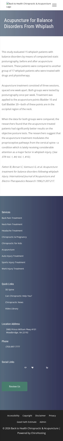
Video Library (11, 308)
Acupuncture (8, 249)
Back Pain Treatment (12, 218)
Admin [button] (43, 422)
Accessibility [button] (13, 415)
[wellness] (47, 367)
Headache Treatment (12, 230)
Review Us (14, 386)
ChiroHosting (38, 433)
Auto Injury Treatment (12, 256)
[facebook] (10, 367)
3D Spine (9, 289)
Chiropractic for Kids (12, 243)
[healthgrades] (33, 367)
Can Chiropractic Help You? (18, 295)
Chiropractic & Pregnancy (14, 237)
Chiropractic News (14, 302)
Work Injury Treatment (13, 268)
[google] (3, 367)
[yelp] (18, 367)
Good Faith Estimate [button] (26, 422)
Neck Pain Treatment (12, 224)
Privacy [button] (52, 415)
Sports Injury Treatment (13, 262)
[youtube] (54, 367)
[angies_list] (25, 367)
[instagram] (40, 367)
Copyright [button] (27, 415)
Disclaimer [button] (40, 415)
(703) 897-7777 (13, 346)
